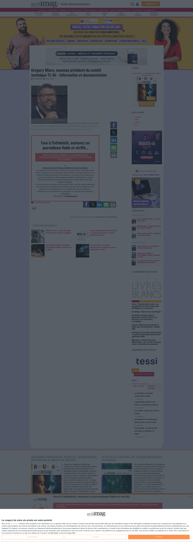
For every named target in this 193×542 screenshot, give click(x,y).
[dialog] (96, 525)
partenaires (15, 523)
